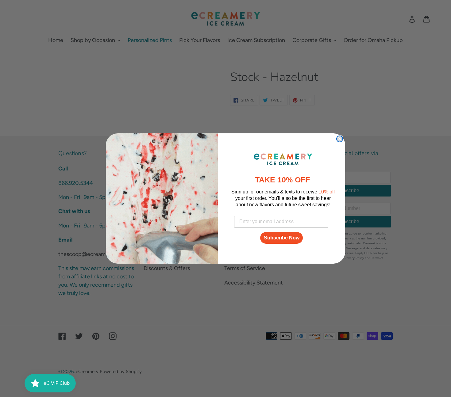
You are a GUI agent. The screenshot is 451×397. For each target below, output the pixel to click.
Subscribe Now (281, 237)
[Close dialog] (340, 139)
